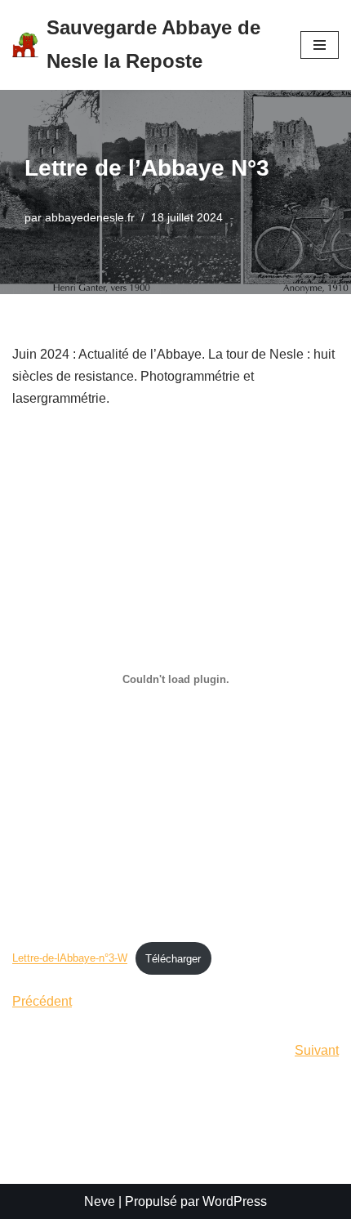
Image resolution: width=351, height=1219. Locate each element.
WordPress (234, 1201)
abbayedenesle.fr (90, 217)
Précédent (42, 1001)
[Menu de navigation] (319, 45)
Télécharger (173, 959)
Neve (99, 1201)
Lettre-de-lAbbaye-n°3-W (69, 959)
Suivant (317, 1050)
